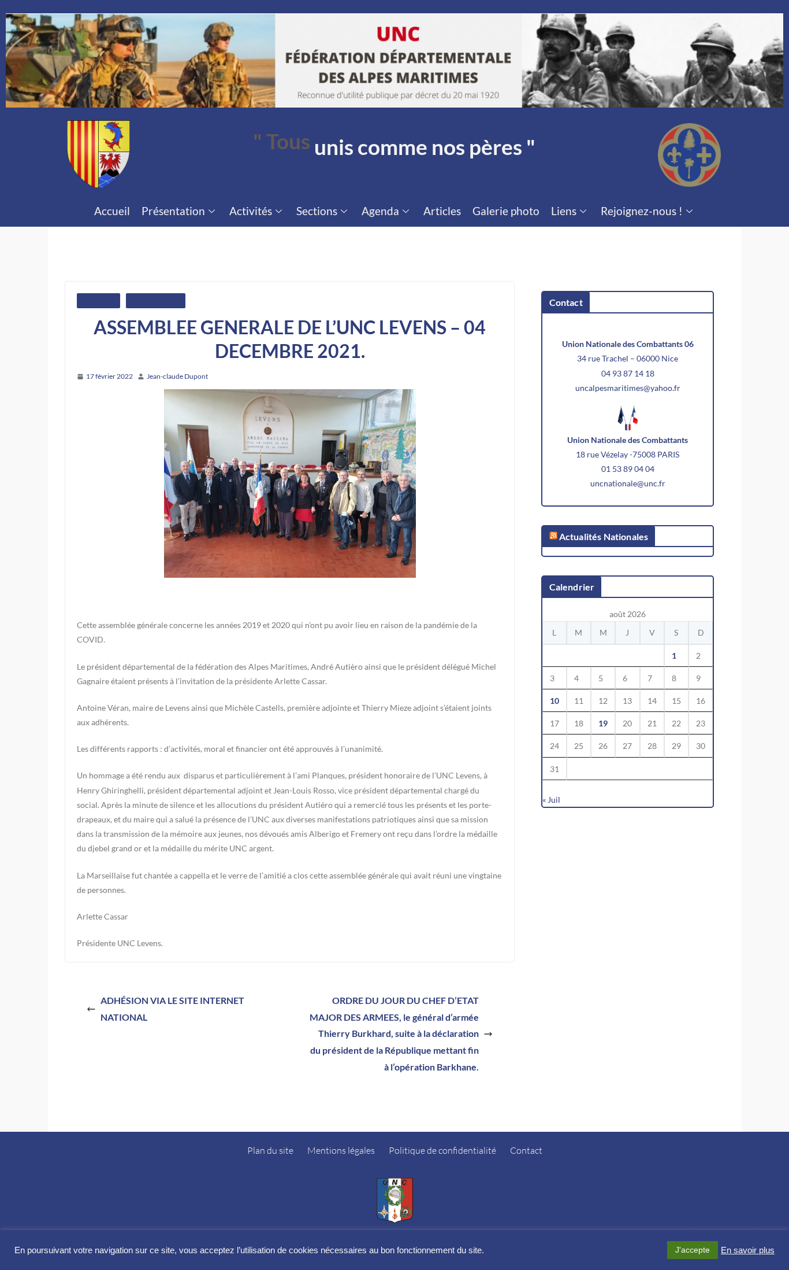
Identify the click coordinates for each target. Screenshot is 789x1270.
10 (554, 701)
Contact (526, 1150)
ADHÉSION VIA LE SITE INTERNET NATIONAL (172, 1008)
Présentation (173, 210)
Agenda (380, 210)
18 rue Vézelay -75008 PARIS (627, 454)
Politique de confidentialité (442, 1150)
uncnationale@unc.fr (627, 483)
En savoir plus (748, 1250)
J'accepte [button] (692, 1249)
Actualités (98, 300)
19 (603, 723)
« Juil (551, 799)
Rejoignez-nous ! (642, 210)
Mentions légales (341, 1150)
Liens (563, 210)
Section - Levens (156, 300)
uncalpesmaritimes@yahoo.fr (627, 388)
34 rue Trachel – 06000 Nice (627, 358)
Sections (316, 210)
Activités (250, 210)
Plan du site (270, 1150)
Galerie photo (505, 210)
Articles (442, 210)
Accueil (112, 210)
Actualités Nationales (603, 536)
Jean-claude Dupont (177, 376)
